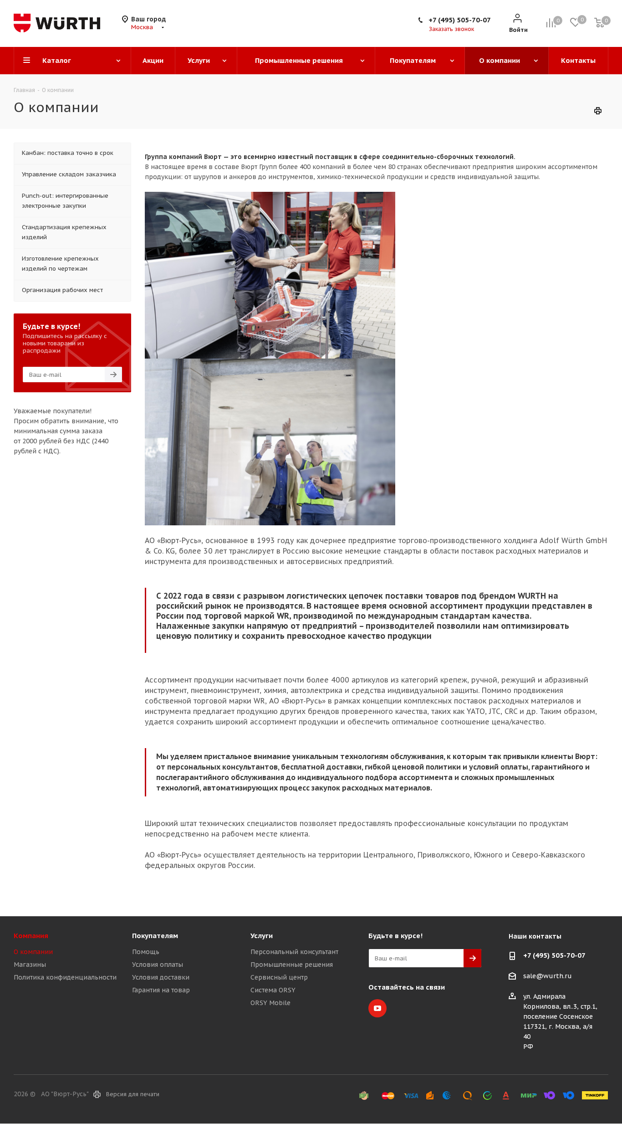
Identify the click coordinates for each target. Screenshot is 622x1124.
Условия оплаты (157, 964)
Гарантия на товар (161, 990)
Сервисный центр (279, 977)
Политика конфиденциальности (65, 977)
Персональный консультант (294, 952)
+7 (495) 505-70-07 (459, 19)
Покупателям (155, 935)
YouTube (377, 1008)
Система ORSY (273, 990)
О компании (33, 952)
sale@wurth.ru (547, 976)
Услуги (261, 935)
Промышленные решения (291, 964)
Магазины (30, 964)
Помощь (145, 952)
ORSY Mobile (270, 1003)
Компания (31, 935)
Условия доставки (160, 977)
